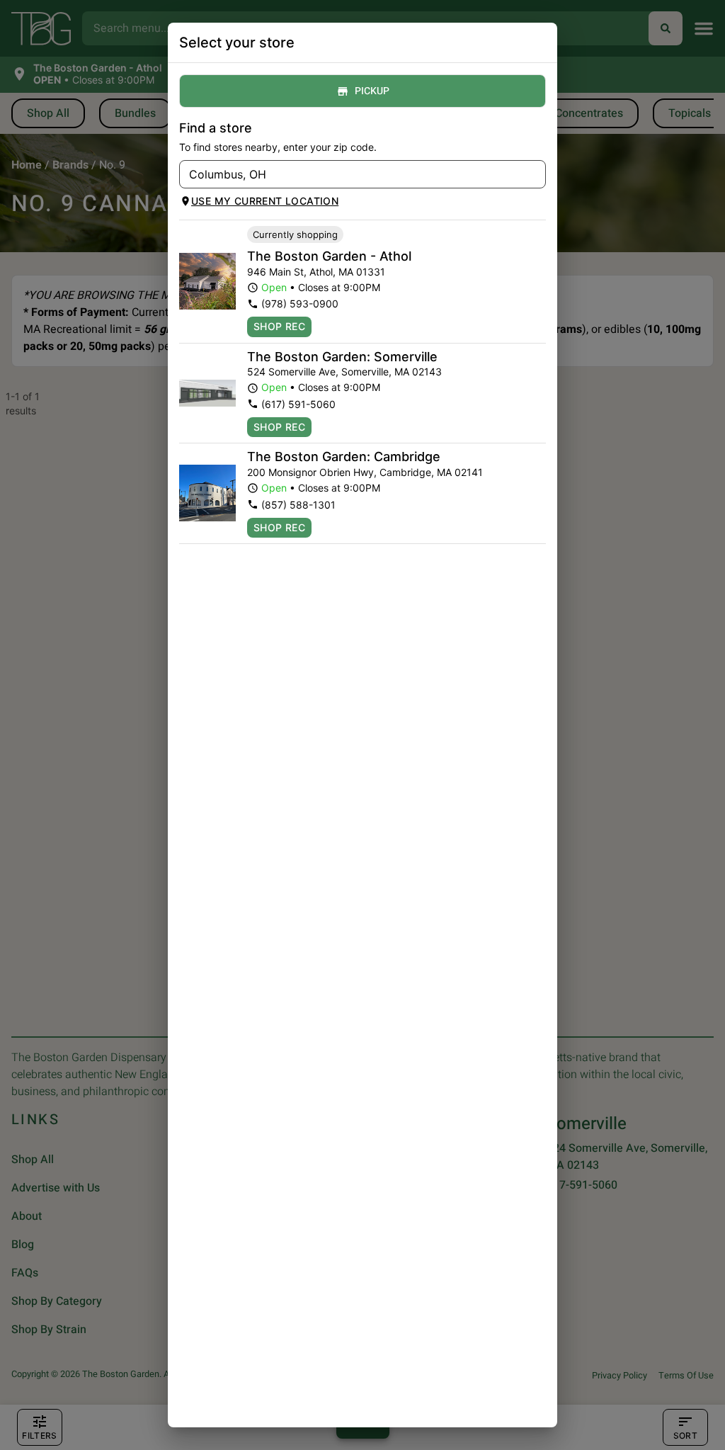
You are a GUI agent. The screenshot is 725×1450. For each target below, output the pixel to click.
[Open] (535, 175)
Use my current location (264, 201)
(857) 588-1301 (298, 505)
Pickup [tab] (372, 91)
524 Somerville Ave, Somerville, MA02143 (344, 372)
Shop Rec (279, 326)
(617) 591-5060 (298, 404)
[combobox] (350, 174)
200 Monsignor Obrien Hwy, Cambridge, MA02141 (365, 472)
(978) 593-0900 (299, 304)
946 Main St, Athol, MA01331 (316, 272)
